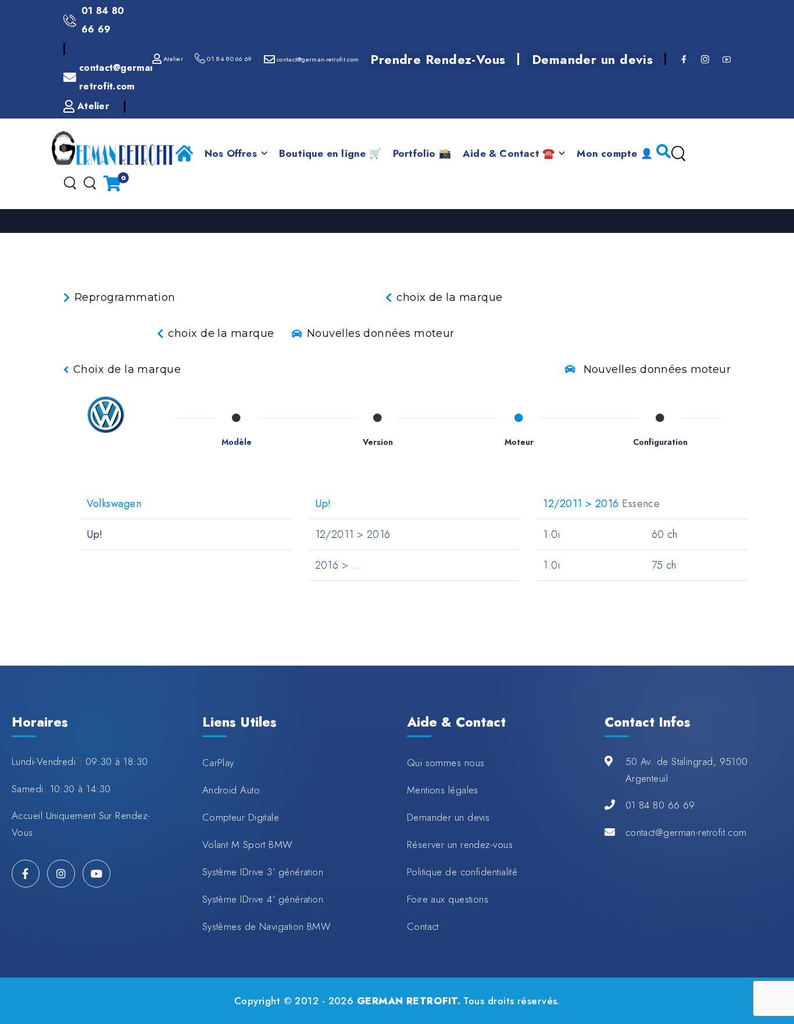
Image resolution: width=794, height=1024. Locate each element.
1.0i (551, 534)
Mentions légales (442, 790)
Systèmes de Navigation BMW (266, 926)
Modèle (236, 442)
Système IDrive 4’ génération (263, 899)
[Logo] (113, 148)
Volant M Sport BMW (247, 844)
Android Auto (231, 790)
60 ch (665, 534)
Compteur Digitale (241, 817)
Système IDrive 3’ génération (263, 872)
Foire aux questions (448, 899)
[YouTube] (96, 874)
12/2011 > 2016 (353, 534)
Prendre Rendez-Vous (438, 59)
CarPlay (218, 763)
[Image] (105, 414)
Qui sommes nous (446, 763)
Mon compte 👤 (614, 153)
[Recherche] (678, 153)
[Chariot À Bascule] (112, 183)
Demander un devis (592, 59)
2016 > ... (338, 565)
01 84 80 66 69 (660, 805)
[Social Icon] (683, 59)
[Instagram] (61, 874)
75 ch (664, 565)
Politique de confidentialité (462, 872)
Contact (423, 926)
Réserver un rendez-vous (460, 844)
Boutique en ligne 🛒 (330, 153)
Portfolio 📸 (422, 153)
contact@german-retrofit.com (686, 832)
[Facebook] (26, 874)
